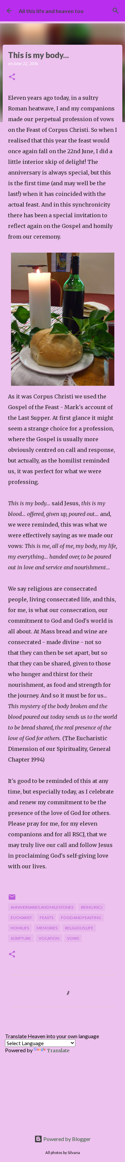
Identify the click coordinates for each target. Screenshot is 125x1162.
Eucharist (21, 917)
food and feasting (81, 917)
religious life (79, 927)
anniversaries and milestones (42, 907)
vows (73, 938)
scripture (21, 938)
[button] (12, 77)
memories (47, 927)
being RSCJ (91, 907)
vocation (49, 938)
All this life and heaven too (51, 11)
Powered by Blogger (66, 1139)
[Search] (116, 11)
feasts (46, 917)
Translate (58, 1051)
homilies (20, 927)
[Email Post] (12, 899)
